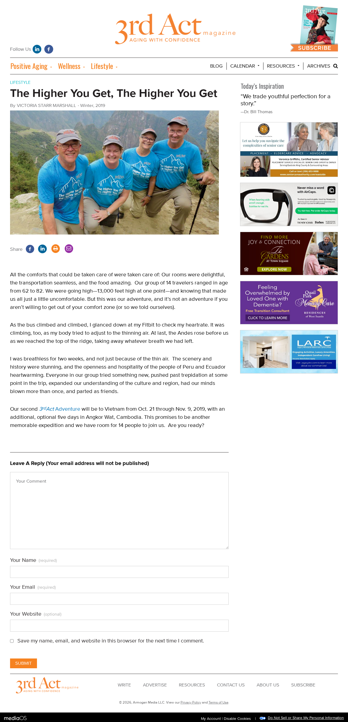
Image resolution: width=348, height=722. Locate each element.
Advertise (155, 685)
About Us (268, 685)
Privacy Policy (191, 702)
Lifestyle (102, 66)
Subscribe (303, 685)
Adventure (59, 409)
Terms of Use (218, 702)
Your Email (33, 587)
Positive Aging (29, 66)
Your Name (33, 560)
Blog (216, 66)
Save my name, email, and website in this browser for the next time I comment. (110, 641)
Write (124, 685)
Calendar (242, 66)
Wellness (69, 66)
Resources (281, 66)
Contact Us (231, 685)
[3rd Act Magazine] (174, 30)
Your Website (35, 614)
